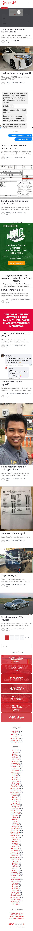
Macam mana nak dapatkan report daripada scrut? (16, 678)
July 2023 (15, 817)
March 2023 (15, 825)
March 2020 (15, 890)
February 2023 (15, 826)
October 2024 (15, 790)
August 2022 (15, 837)
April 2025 (15, 779)
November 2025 (15, 767)
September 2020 (15, 879)
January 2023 (15, 828)
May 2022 (15, 843)
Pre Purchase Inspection (16, 918)
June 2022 (15, 841)
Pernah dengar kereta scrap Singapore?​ (16, 698)
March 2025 (15, 781)
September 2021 (15, 857)
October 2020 (15, 877)
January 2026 (15, 763)
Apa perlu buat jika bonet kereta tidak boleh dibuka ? (16, 688)
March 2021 (15, 868)
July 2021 (15, 861)
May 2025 (15, 777)
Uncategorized (15, 742)
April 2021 (15, 867)
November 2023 (15, 810)
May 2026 (15, 756)
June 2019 (16, 903)
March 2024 (15, 803)
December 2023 (15, 808)
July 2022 (15, 839)
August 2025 (15, 772)
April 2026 (15, 757)
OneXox (15, 733)
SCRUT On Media (15, 738)
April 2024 (16, 801)
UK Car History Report (16, 915)
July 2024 (15, 796)
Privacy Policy (11, 927)
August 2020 (15, 881)
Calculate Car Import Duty (16, 917)
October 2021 (15, 856)
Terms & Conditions (20, 927)
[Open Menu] (29, 3)
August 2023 (15, 816)
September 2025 (15, 770)
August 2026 (15, 750)
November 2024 (15, 788)
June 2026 (15, 754)
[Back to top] (28, 926)
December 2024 (15, 787)
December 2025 (15, 765)
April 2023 (15, 823)
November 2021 (15, 854)
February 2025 (15, 783)
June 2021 (15, 863)
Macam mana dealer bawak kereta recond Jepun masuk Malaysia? (16, 707)
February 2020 (15, 892)
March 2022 (15, 847)
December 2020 (15, 874)
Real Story (14, 735)
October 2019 (15, 899)
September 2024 (15, 792)
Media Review (15, 731)
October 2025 (15, 768)
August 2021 (15, 859)
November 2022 (15, 832)
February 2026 (15, 761)
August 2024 (15, 794)
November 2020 (15, 876)
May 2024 (15, 799)
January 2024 (15, 807)
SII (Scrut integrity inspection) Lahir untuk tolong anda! (16, 659)
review (16, 736)
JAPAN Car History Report (16, 913)
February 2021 (15, 870)
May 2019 (16, 905)
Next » (27, 637)
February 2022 (15, 848)
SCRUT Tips (14, 740)
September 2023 (15, 814)
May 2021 (15, 865)
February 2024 (15, 805)
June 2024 (15, 797)
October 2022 (15, 834)
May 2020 (15, 886)
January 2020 (15, 894)
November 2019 (15, 897)
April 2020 (15, 888)
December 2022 (15, 830)
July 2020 (15, 883)
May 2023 (16, 821)
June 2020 (15, 885)
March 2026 (15, 759)
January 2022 (15, 850)
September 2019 (15, 901)
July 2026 (15, 752)
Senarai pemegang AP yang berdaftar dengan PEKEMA (16, 717)
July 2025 (15, 774)
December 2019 (15, 896)
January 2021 (15, 872)
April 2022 (15, 845)
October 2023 (15, 812)
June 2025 (16, 776)
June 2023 (15, 819)
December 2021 (15, 852)
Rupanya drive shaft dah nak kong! (16, 669)
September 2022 (15, 836)
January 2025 (15, 785)
